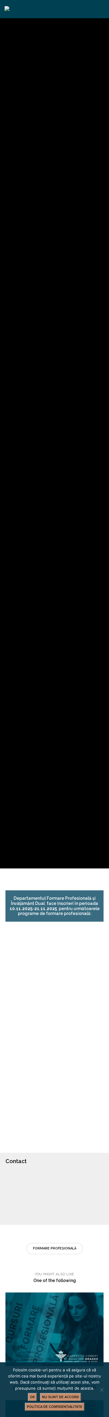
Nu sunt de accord (60, 1397)
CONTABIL (24, 988)
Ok (32, 1397)
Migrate (79, 418)
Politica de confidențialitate (54, 1407)
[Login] (91, 9)
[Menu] (100, 9)
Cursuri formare (41, 418)
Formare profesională (54, 1248)
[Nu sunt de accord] (101, 1390)
